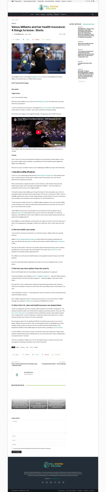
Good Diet (80, 61)
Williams (36, 347)
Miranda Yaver (20, 213)
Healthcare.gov (30, 301)
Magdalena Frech (36, 77)
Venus (31, 347)
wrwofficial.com (19, 34)
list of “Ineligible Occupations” (42, 276)
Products (20, 396)
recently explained (21, 239)
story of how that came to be (20, 313)
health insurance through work (45, 175)
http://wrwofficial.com (28, 374)
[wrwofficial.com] (13, 34)
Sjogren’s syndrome (59, 241)
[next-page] (15, 412)
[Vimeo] (92, 1)
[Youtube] (93, 1)
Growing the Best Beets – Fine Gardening (54, 364)
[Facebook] (86, 1)
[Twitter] (90, 1)
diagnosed (30, 241)
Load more (81, 81)
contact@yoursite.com (56, 478)
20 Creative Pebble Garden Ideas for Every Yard (38, 406)
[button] (92, 14)
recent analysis (58, 327)
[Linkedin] (50, 482)
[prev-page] (13, 412)
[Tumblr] (59, 482)
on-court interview (47, 107)
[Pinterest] (55, 482)
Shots (27, 347)
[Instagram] (88, 1)
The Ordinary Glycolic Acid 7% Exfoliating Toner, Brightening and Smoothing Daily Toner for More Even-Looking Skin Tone (57, 404)
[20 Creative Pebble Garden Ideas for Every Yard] (38, 398)
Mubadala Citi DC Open (43, 101)
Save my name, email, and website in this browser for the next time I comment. (32, 448)
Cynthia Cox (54, 249)
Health (16, 20)
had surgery (31, 239)
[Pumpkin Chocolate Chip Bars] (73, 63)
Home (13, 20)
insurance (22, 347)
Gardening (38, 403)
